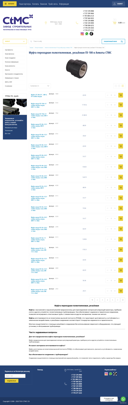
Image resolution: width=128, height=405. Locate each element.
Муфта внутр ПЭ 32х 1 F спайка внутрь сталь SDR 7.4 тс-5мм (38, 250)
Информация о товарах (12, 78)
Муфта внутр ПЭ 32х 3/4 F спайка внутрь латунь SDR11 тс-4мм (39, 281)
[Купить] (120, 95)
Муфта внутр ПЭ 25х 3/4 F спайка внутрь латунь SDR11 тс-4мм (39, 219)
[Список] (119, 85)
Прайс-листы (53, 3)
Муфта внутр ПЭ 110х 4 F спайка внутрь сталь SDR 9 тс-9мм (39, 115)
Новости (7, 70)
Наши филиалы (9, 54)
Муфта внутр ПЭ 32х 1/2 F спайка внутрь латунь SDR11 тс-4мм (39, 260)
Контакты (35, 3)
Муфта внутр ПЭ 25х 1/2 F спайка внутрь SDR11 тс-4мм (39, 188)
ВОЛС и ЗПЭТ (8, 82)
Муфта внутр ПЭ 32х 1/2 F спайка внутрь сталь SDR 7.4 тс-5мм (39, 270)
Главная (31, 47)
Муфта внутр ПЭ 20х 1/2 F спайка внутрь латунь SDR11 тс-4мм (39, 136)
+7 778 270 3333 (88, 28)
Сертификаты (9, 50)
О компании (8, 86)
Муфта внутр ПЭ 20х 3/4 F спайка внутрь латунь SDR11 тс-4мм (39, 157)
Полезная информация (11, 62)
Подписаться (11, 381)
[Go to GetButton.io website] (123, 403)
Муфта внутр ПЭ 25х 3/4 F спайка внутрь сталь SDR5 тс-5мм (39, 229)
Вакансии (43, 3)
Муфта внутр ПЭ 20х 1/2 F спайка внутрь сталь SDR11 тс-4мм (39, 146)
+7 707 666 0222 (88, 18)
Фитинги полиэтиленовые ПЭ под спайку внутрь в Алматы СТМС (58, 47)
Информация (64, 3)
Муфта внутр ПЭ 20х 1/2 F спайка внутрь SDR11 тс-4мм (39, 126)
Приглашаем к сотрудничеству (14, 74)
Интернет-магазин (39, 47)
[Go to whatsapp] (123, 399)
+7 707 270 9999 (88, 23)
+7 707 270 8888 (88, 20)
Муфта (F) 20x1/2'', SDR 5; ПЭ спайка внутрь (39, 95)
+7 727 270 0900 (88, 11)
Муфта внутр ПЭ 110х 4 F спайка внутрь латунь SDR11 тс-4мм (38, 105)
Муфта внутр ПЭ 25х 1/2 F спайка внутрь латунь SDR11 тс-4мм (39, 198)
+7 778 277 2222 (88, 30)
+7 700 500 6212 (88, 25)
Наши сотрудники (10, 58)
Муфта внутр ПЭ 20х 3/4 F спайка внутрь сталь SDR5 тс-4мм (39, 167)
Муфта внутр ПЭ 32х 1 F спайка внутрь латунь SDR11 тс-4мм (38, 239)
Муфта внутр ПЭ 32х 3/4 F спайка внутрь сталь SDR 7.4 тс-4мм (39, 291)
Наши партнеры (25, 3)
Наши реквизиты (10, 66)
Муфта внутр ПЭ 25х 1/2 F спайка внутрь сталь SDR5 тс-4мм (39, 208)
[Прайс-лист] (122, 85)
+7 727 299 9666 (88, 13)
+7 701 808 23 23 (88, 16)
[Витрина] (115, 85)
